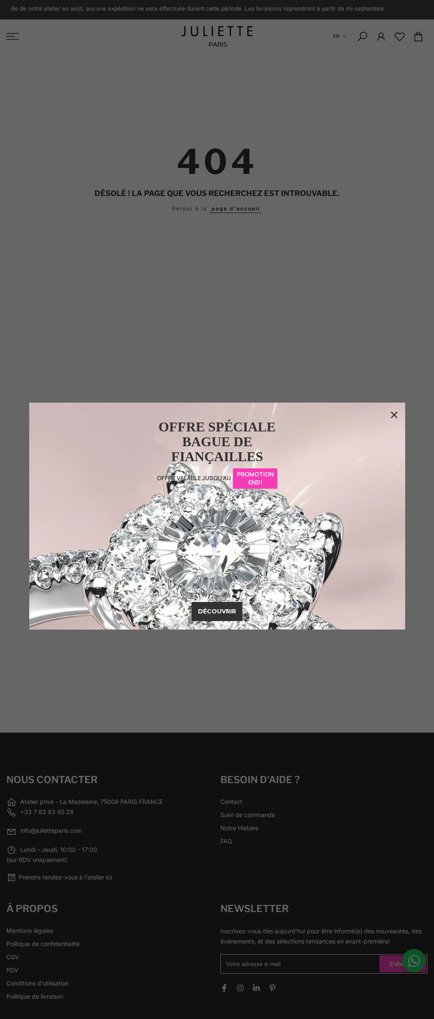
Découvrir (217, 611)
